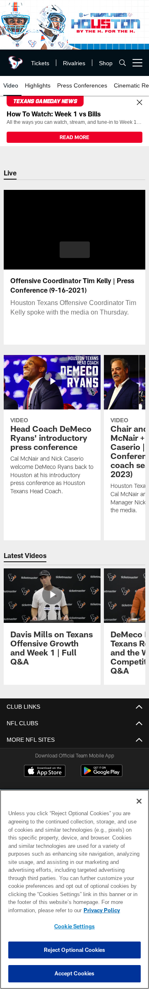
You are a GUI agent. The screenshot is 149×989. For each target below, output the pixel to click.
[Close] (139, 102)
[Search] (122, 63)
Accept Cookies (75, 973)
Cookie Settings (74, 926)
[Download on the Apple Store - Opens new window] (45, 772)
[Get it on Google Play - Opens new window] (102, 775)
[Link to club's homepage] (14, 59)
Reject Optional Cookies (75, 949)
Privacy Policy (36, 910)
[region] (74, 889)
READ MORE (74, 137)
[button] (75, 249)
